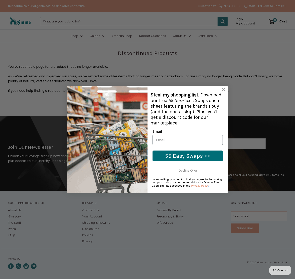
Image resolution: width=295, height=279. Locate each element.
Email (157, 131)
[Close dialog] (223, 89)
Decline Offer (187, 170)
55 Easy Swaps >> (187, 156)
